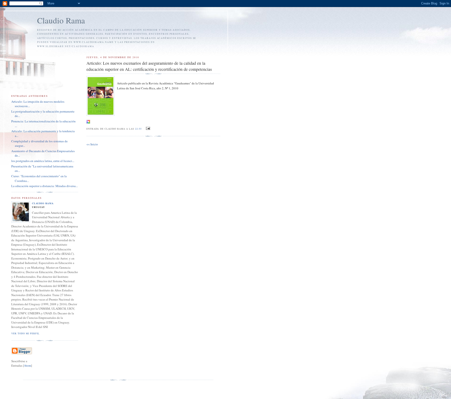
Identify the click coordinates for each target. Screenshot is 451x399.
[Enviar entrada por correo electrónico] (147, 128)
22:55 (139, 128)
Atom (27, 365)
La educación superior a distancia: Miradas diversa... (44, 186)
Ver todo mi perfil (25, 333)
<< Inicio (92, 144)
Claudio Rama (61, 20)
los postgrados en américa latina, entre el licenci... (42, 161)
